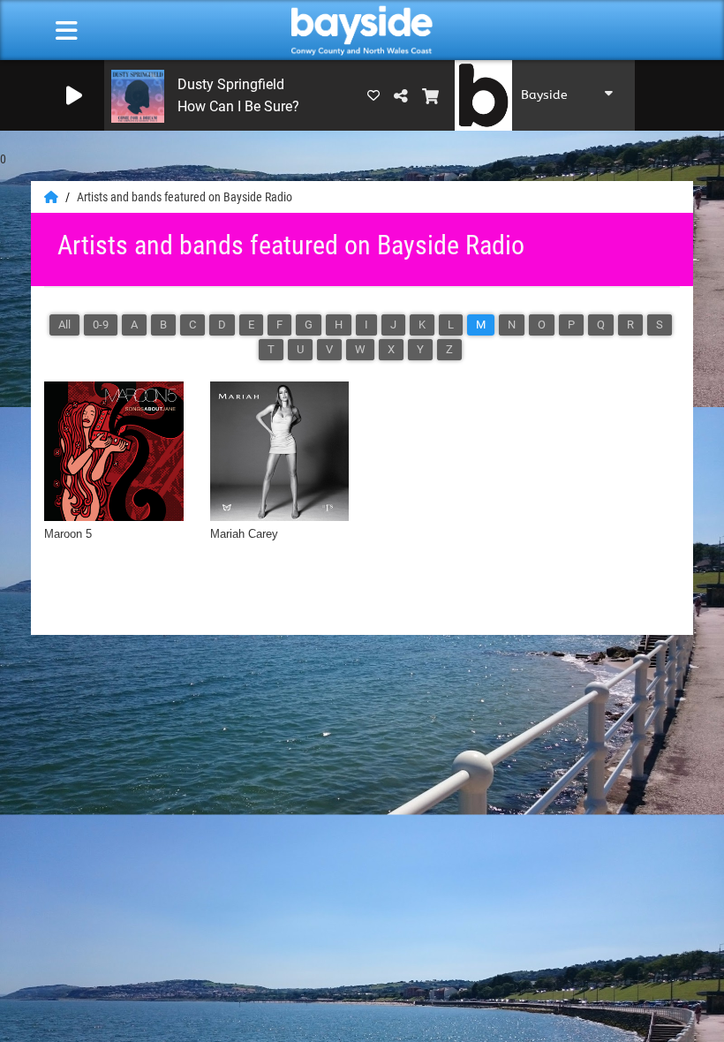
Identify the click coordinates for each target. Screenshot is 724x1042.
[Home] (52, 197)
